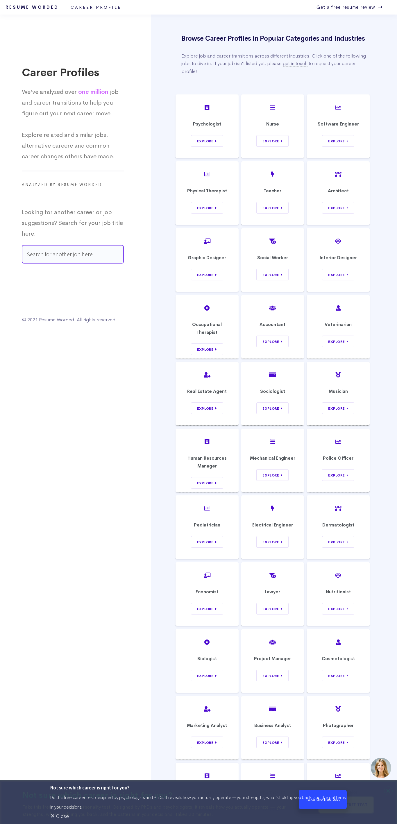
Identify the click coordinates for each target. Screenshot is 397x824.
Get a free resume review (347, 7)
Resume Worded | (63, 7)
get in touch (295, 63)
